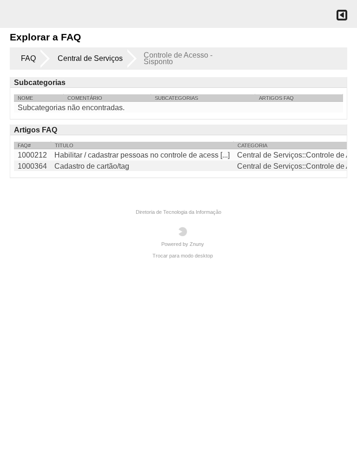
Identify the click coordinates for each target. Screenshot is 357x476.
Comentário (84, 98)
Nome (25, 98)
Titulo (64, 145)
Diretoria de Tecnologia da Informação (178, 212)
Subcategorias (176, 98)
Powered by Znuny (182, 244)
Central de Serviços (90, 58)
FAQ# (24, 145)
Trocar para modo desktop (182, 255)
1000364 (32, 166)
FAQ (28, 58)
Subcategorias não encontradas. (71, 108)
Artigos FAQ (276, 98)
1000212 (32, 155)
